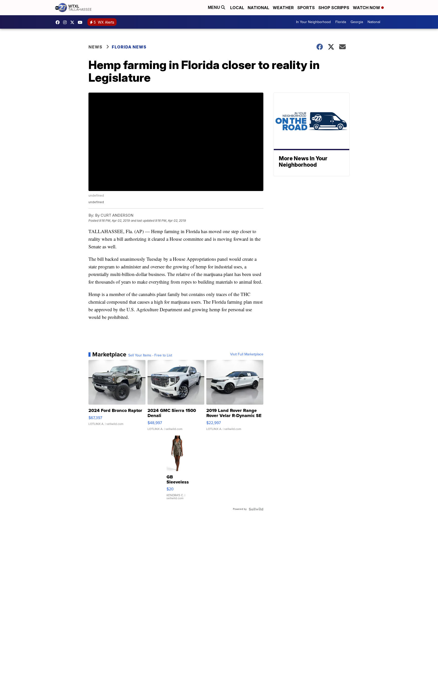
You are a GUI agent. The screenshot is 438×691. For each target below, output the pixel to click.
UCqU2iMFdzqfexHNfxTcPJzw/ (81, 22)
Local (237, 7)
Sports (306, 7)
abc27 (73, 22)
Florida (340, 22)
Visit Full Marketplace (246, 354)
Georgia (357, 22)
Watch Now (367, 7)
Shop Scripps (333, 7)
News (95, 46)
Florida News (129, 46)
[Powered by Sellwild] (256, 509)
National (258, 7)
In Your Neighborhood (313, 22)
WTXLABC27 (59, 22)
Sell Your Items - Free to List (150, 355)
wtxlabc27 (66, 22)
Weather (283, 7)
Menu (214, 7)
